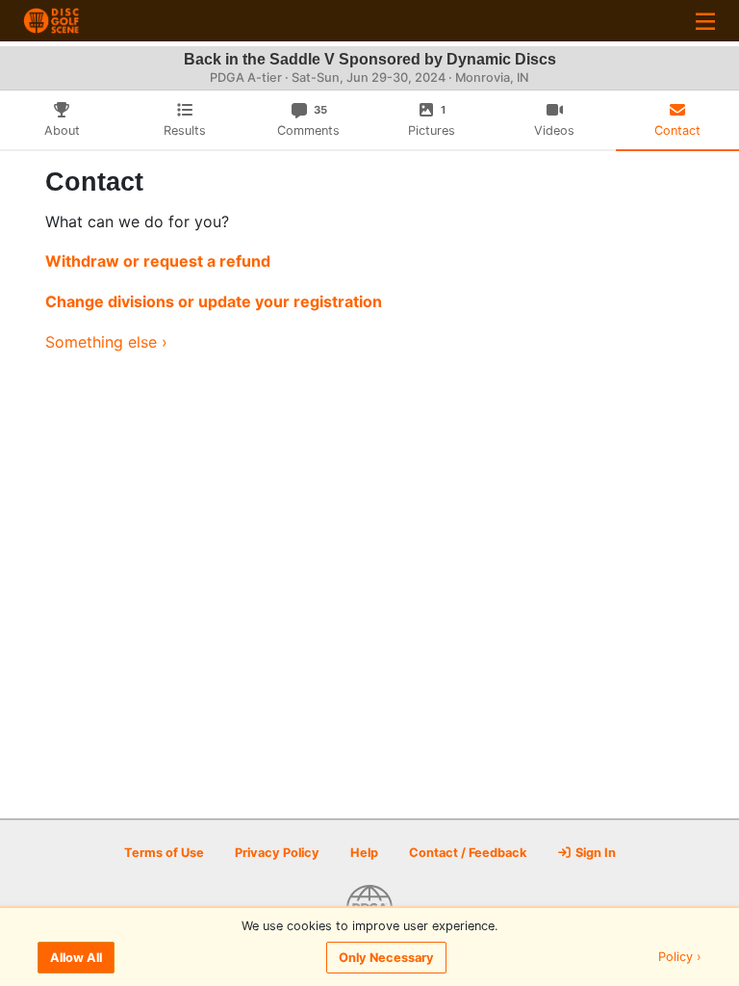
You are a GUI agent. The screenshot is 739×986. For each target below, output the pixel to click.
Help (364, 852)
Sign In (594, 852)
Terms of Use (164, 852)
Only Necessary (386, 957)
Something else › (106, 341)
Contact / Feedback (467, 852)
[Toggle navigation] (705, 21)
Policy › (679, 957)
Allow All (76, 957)
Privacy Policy (277, 852)
